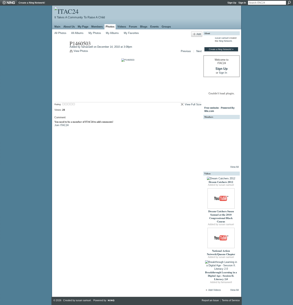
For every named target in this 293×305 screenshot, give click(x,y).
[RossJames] (220, 125)
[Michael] (209, 136)
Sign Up (231, 2)
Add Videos (214, 290)
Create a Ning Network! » (221, 49)
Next (199, 51)
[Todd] (231, 125)
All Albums (77, 33)
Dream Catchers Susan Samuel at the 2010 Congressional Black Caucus (221, 216)
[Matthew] (220, 136)
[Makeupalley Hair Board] (220, 147)
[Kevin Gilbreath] (231, 136)
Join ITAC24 (61, 125)
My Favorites (131, 33)
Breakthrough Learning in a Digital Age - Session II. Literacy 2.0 (221, 275)
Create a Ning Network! (32, 2)
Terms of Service (231, 300)
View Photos (81, 50)
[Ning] (8, 3)
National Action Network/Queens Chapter (221, 252)
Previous (186, 51)
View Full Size (193, 104)
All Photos (60, 33)
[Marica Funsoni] (209, 147)
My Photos (94, 33)
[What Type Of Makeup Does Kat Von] (220, 158)
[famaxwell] (60, 51)
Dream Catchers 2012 (221, 182)
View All (234, 167)
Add (199, 34)
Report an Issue (210, 300)
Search (289, 2)
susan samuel (221, 38)
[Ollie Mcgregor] (209, 158)
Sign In (242, 2)
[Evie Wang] (231, 158)
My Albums (112, 33)
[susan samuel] (209, 125)
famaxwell (87, 46)
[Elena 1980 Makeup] (231, 147)
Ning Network (225, 41)
